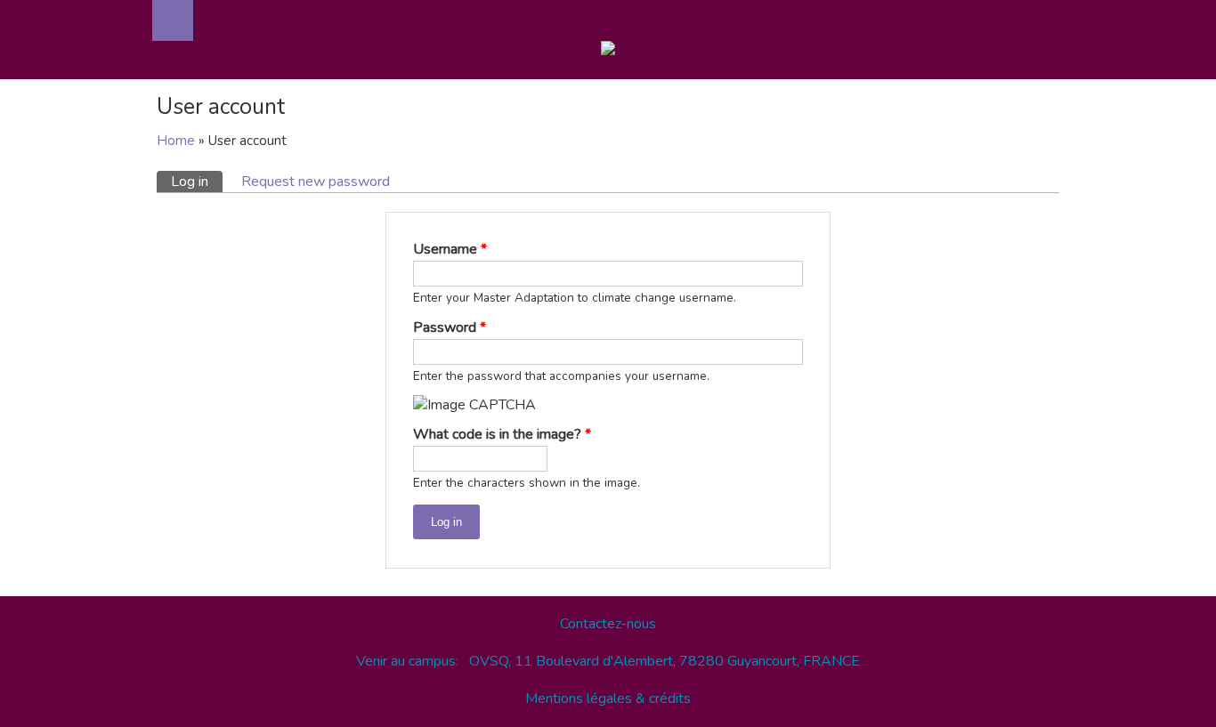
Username (450, 249)
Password (449, 327)
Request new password (315, 181)
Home (176, 140)
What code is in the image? (502, 434)
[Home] (608, 51)
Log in (197, 181)
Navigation (172, 20)
